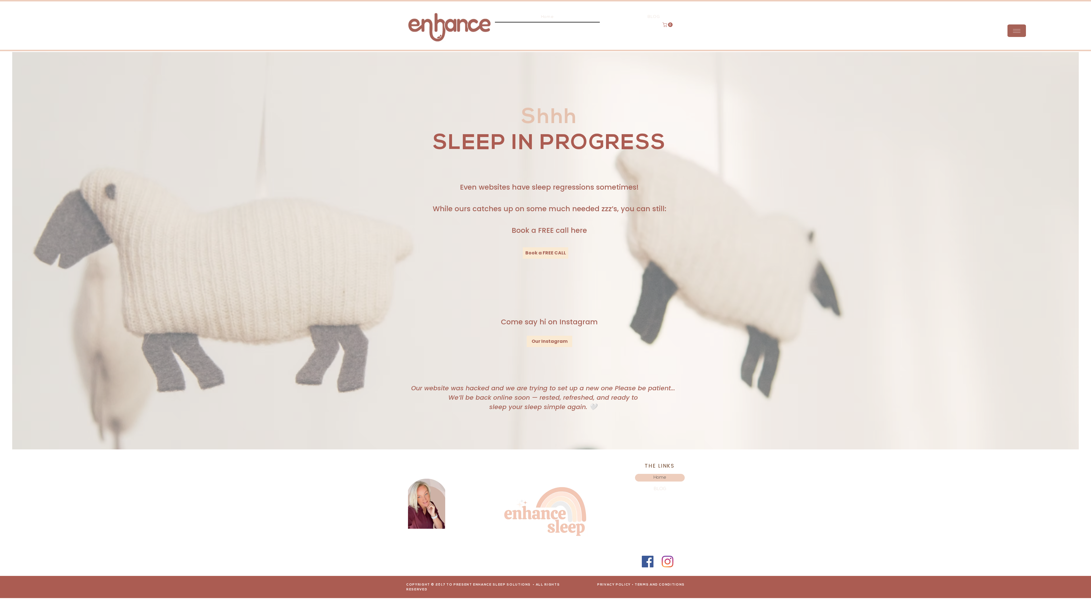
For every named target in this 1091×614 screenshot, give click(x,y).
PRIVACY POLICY (614, 584)
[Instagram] (667, 561)
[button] (1016, 30)
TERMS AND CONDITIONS (660, 584)
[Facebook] (647, 561)
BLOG (660, 489)
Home (659, 477)
